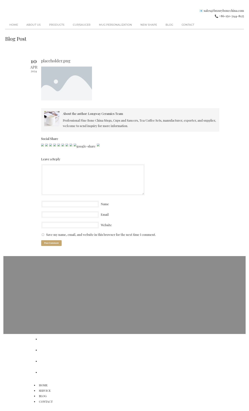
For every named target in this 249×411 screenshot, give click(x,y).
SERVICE (46, 350)
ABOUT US (33, 24)
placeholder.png (55, 60)
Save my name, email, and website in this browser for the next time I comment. (101, 235)
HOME (13, 24)
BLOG (169, 24)
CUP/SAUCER (81, 24)
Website (106, 225)
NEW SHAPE (148, 24)
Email (105, 215)
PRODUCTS (56, 24)
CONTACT (188, 24)
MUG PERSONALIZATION (115, 24)
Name (105, 204)
